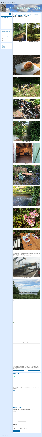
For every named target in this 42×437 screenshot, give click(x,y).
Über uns (3, 45)
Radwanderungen (21, 16)
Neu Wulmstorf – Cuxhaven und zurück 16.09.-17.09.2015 (34, 370)
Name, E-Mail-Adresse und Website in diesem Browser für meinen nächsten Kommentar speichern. (25, 428)
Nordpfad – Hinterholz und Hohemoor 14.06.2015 (19, 370)
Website (14, 426)
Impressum (3, 47)
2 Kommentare (26, 16)
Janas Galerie (9, 2)
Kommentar (14, 411)
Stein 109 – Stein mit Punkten (7, 40)
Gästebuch (3, 46)
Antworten (14, 390)
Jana (18, 16)
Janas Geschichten (3, 2)
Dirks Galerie (13, 2)
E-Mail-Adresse (15, 424)
